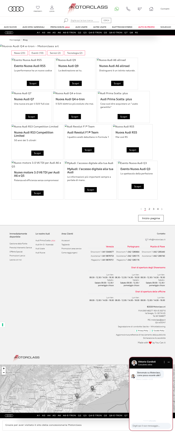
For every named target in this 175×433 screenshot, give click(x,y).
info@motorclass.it (157, 239)
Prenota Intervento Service (21, 247)
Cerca (106, 20)
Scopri (33, 83)
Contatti (165, 9)
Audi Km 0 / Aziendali (44, 244)
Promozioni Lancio (17, 256)
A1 (38, 32)
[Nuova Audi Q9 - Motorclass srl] (75, 60)
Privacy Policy (143, 331)
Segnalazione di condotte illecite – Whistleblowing (141, 326)
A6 (59, 32)
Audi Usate (40, 248)
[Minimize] (169, 362)
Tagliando (66, 244)
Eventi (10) (37, 53)
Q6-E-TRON (115, 32)
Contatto (161, 233)
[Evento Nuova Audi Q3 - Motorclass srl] (137, 163)
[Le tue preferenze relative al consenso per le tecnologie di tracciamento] (2, 324)
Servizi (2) (55, 53)
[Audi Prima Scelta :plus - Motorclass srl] (124, 93)
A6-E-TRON (69, 32)
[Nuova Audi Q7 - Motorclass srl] (32, 93)
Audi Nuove (40, 253)
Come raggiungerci (69, 253)
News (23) (19, 53)
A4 (48, 32)
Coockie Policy (159, 331)
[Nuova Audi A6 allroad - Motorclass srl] (117, 60)
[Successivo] (161, 209)
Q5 (105, 32)
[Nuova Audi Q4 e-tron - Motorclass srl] (74, 93)
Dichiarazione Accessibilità (154, 338)
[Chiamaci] (128, 9)
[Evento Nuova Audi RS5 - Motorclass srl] (33, 60)
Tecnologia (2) (74, 53)
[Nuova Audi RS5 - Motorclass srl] (132, 126)
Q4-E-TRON (95, 32)
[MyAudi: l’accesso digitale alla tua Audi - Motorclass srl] (90, 163)
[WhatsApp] (117, 9)
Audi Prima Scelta (45, 240)
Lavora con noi (16, 260)
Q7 (126, 32)
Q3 (85, 32)
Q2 (79, 32)
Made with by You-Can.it (151, 342)
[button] (77, 396)
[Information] (164, 362)
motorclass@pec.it (158, 320)
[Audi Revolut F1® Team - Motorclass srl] (88, 126)
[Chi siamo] (151, 9)
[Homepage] (26, 358)
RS (136, 32)
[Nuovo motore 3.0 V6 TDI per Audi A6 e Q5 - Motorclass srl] (37, 164)
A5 (54, 32)
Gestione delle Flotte (18, 244)
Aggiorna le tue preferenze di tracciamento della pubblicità (140, 335)
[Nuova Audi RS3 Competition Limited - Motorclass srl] (37, 126)
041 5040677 (160, 316)
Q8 (131, 32)
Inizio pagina (151, 218)
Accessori (66, 240)
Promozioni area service (71, 248)
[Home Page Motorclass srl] (16, 8)
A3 (43, 32)
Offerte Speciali (16, 252)
